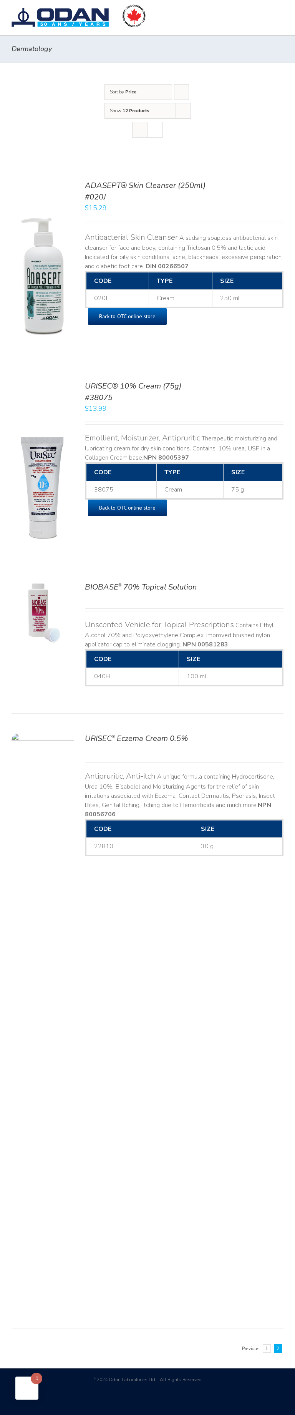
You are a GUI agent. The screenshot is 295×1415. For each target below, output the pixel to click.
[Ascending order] (181, 92)
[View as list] (155, 129)
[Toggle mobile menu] (280, 12)
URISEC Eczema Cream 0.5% (136, 738)
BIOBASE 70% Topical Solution (141, 587)
